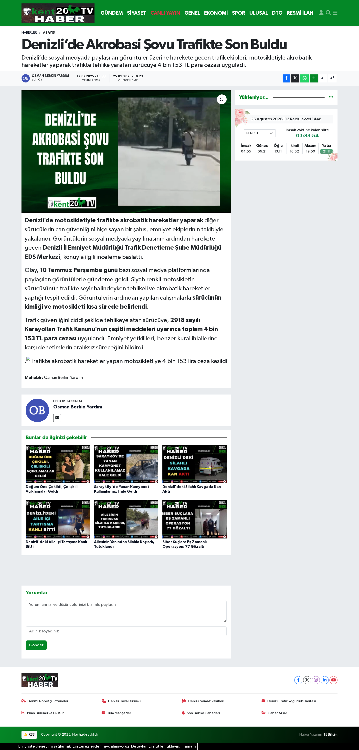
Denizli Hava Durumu (124, 701)
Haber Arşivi (277, 713)
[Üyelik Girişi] (321, 13)
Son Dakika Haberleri (203, 713)
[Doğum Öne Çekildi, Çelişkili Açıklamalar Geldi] (58, 464)
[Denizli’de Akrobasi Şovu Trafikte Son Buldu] (126, 151)
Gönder (36, 645)
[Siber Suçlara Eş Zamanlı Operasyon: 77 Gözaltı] (194, 519)
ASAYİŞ (49, 32)
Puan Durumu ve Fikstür (45, 713)
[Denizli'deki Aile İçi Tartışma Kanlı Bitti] (58, 519)
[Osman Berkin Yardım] (37, 410)
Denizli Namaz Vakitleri (206, 701)
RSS (31, 734)
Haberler (29, 32)
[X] (307, 680)
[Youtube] (333, 680)
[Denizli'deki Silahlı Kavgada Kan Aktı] (194, 464)
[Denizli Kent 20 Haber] (58, 13)
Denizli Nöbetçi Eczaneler (48, 701)
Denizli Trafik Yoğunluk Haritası (291, 701)
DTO (277, 13)
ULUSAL (258, 13)
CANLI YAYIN (165, 13)
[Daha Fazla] (314, 78)
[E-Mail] (57, 418)
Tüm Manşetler (119, 713)
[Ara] (328, 13)
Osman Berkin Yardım (77, 407)
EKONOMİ (216, 13)
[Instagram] (316, 680)
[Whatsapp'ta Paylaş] (304, 78)
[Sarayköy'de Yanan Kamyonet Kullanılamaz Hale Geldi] (126, 464)
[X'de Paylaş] (295, 78)
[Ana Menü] (335, 13)
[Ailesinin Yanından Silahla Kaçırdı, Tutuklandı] (126, 519)
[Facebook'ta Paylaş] (286, 78)
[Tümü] (331, 97)
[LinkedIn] (325, 680)
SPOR (238, 13)
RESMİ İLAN (300, 13)
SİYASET (136, 13)
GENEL (192, 13)
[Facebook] (298, 680)
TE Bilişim (330, 734)
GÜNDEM (112, 13)
